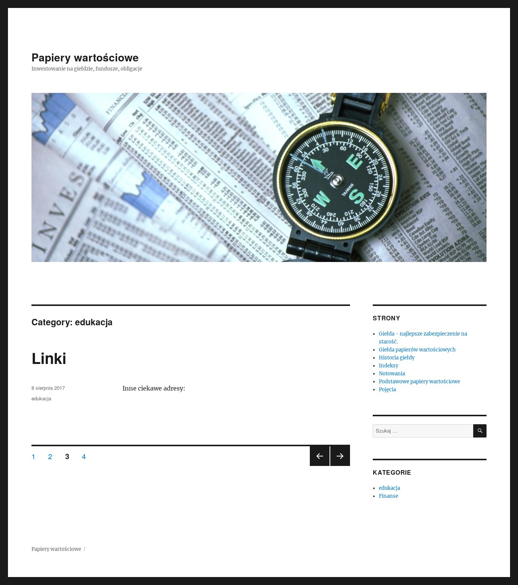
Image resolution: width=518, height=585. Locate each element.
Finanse (388, 496)
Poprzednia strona (319, 465)
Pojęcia (387, 389)
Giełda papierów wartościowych (417, 350)
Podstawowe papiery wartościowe (419, 381)
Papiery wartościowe (85, 57)
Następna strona (340, 465)
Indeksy (388, 365)
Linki (48, 358)
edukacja (41, 398)
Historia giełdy (396, 357)
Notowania (392, 373)
